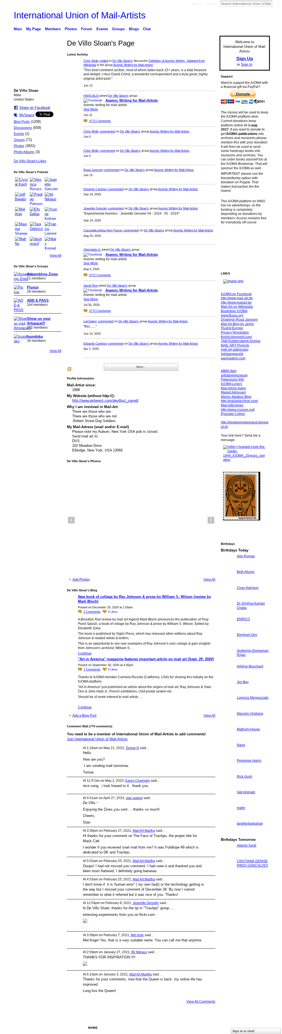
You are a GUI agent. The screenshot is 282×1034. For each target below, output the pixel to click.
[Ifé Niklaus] (51, 198)
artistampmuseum (234, 375)
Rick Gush (244, 776)
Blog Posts (22, 122)
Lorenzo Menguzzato (253, 698)
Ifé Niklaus (139, 952)
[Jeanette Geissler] (51, 183)
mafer (241, 808)
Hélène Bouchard (250, 666)
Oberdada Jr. (92, 249)
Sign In (212, 4)
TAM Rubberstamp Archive (241, 341)
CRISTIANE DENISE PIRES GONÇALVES (252, 863)
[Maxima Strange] (21, 228)
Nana (241, 745)
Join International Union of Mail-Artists (97, 739)
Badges (207, 1028)
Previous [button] (71, 520)
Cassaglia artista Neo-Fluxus (102, 230)
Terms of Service (257, 1028)
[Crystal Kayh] (21, 183)
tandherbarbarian (250, 823)
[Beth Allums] (227, 582)
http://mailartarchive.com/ (239, 401)
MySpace (26, 115)
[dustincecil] (36, 243)
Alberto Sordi (246, 845)
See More (90, 109)
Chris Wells (91, 60)
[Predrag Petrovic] (36, 198)
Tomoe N (132, 748)
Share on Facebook (34, 108)
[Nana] (227, 755)
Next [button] (211, 520)
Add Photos (81, 579)
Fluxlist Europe (232, 328)
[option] (141, 520)
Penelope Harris (249, 761)
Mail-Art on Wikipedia (237, 307)
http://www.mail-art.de (237, 298)
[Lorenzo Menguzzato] (227, 708)
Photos (19, 146)
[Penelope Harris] (227, 771)
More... (141, 366)
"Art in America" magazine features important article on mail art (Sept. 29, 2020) (146, 659)
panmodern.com (233, 358)
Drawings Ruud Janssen (239, 319)
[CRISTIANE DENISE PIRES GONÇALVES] (227, 871)
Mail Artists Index (233, 388)
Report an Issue (229, 1028)
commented (107, 131)
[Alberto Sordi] (227, 855)
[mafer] (227, 818)
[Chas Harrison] (227, 598)
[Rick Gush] (227, 786)
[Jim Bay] (227, 692)
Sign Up (197, 4)
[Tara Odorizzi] (36, 228)
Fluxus (33, 287)
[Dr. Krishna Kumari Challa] (227, 613)
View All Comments (200, 1001)
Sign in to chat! (243, 1031)
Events (19, 134)
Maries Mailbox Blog (236, 397)
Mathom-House (248, 729)
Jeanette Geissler (95, 208)
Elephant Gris (247, 635)
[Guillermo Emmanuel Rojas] (227, 661)
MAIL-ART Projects (235, 345)
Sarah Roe (90, 285)
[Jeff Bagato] (21, 198)
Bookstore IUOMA (234, 311)
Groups (19, 140)
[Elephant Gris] (227, 645)
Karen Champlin (137, 781)
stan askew (134, 798)
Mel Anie (137, 935)
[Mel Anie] (21, 213)
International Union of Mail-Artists (80, 15)
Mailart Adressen (233, 392)
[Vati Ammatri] (227, 802)
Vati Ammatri (246, 792)
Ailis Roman (246, 556)
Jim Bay (243, 682)
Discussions (23, 128)
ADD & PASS (38, 300)
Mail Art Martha (144, 831)
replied (103, 60)
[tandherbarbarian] (227, 833)
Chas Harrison (248, 588)
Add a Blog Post (84, 715)
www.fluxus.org (232, 315)
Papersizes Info (232, 379)
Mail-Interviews (232, 405)
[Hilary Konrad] (51, 243)
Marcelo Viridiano (250, 714)
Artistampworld (232, 354)
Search (277, 3)
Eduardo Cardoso (95, 189)
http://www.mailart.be (236, 302)
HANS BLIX (91, 95)
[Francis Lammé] (51, 228)
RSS (69, 369)
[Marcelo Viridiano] (227, 724)
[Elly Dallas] (36, 213)
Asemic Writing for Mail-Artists (133, 64)
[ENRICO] (227, 629)
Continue (85, 653)
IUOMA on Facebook (236, 294)
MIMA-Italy (229, 371)
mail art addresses (234, 349)
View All (55, 255)
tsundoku (35, 336)
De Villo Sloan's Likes (30, 161)
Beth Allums (245, 572)
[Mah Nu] (21, 243)
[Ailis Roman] (227, 566)
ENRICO (243, 619)
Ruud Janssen (93, 169)
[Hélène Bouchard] (227, 676)
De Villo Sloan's (122, 60)
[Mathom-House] (227, 739)
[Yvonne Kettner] (51, 213)
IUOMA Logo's (231, 384)
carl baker (90, 321)
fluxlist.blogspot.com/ (236, 337)
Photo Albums (24, 152)
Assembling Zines (42, 274)
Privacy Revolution (235, 332)
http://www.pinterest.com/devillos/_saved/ (105, 400)
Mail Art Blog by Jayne (237, 324)
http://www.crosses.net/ (238, 410)
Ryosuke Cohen (233, 414)
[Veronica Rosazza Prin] (36, 183)
